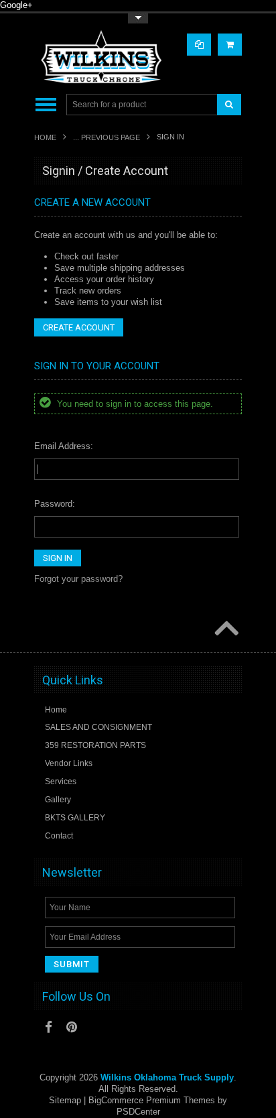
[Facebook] (48, 1027)
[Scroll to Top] (225, 629)
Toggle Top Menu (138, 18)
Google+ (16, 5)
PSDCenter (138, 1112)
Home (45, 137)
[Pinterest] (71, 1027)
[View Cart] (230, 45)
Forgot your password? (78, 579)
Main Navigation (46, 105)
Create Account (79, 327)
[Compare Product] (199, 45)
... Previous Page (106, 137)
